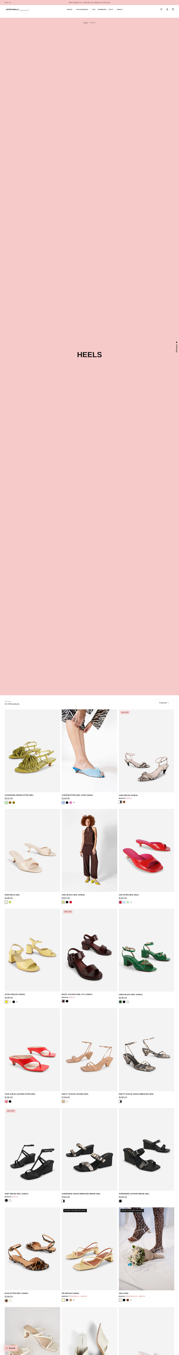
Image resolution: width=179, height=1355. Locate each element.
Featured (163, 703)
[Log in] (167, 9)
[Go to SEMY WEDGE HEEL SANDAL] (32, 1149)
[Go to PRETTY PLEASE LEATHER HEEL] (89, 1049)
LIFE (94, 9)
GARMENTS (102, 9)
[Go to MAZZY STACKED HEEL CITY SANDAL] (89, 950)
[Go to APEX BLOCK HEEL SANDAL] (89, 850)
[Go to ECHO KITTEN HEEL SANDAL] (32, 1248)
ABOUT (119, 9)
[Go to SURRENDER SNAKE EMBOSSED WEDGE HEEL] (89, 1149)
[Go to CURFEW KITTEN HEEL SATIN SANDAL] (89, 750)
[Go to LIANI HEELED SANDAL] (146, 750)
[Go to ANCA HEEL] (146, 1248)
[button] (8, 2)
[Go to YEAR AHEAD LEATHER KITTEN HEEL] (32, 1049)
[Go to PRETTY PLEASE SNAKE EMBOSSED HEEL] (146, 1049)
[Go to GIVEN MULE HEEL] (32, 850)
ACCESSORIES (82, 9)
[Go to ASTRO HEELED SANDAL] (32, 950)
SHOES (69, 9)
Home (85, 22)
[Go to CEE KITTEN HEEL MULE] (146, 850)
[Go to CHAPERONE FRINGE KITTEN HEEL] (32, 750)
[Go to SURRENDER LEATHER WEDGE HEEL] (146, 1149)
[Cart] (173, 9)
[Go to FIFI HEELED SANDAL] (89, 1248)
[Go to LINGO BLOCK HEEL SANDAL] (146, 950)
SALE (111, 9)
